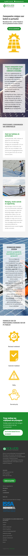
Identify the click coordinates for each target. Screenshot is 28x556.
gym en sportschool (7, 536)
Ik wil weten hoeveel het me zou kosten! (12, 432)
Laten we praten (9, 480)
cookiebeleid (6, 493)
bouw (4, 542)
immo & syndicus (7, 529)
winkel (4, 525)
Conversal (11, 548)
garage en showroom (8, 538)
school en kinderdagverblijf (9, 531)
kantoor (4, 523)
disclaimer (5, 488)
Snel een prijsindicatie (14, 29)
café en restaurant (7, 527)
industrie (5, 540)
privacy (4, 491)
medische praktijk (7, 533)
